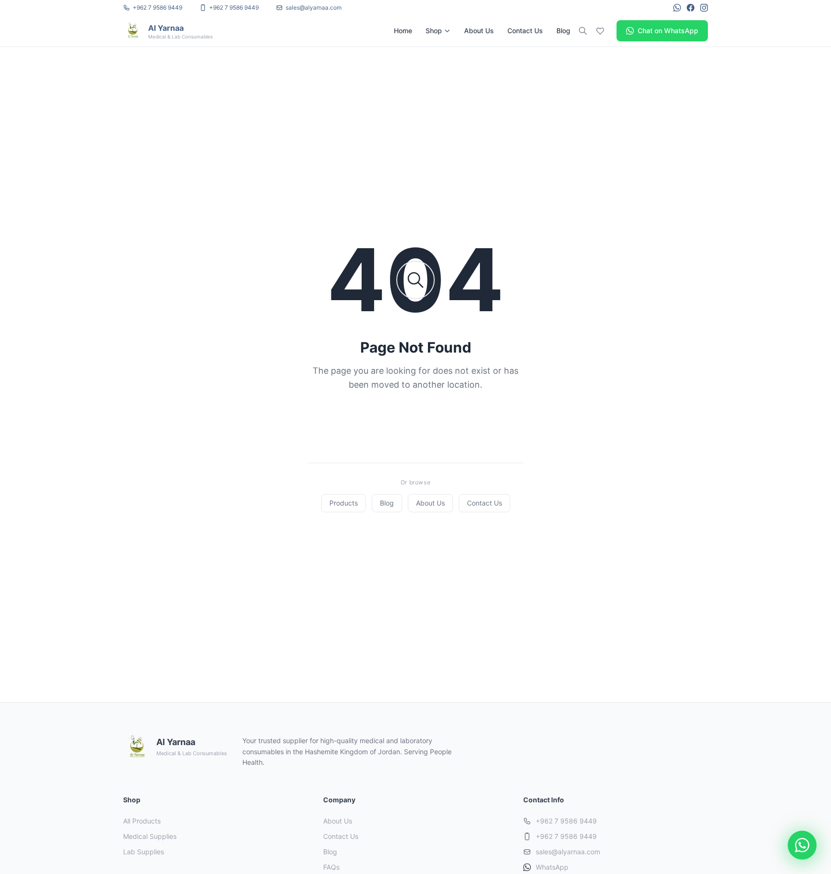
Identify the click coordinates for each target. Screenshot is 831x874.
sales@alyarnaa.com (568, 852)
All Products (142, 821)
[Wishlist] (600, 30)
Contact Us (525, 30)
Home (403, 30)
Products (343, 503)
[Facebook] (690, 8)
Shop (434, 30)
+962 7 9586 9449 (566, 821)
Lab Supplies (143, 852)
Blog (563, 30)
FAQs (331, 867)
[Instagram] (704, 8)
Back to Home (422, 423)
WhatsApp (552, 867)
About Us (479, 30)
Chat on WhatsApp (668, 30)
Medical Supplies (149, 836)
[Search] (583, 31)
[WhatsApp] (677, 8)
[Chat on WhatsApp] (802, 845)
